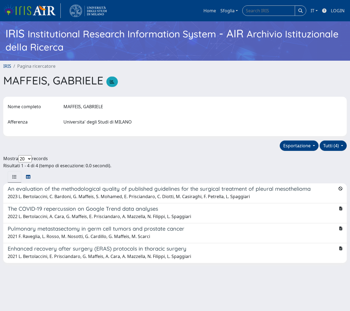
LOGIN (338, 11)
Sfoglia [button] (227, 11)
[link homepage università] (88, 10)
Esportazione (297, 146)
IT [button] (312, 11)
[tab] (14, 177)
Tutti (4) (331, 146)
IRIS (7, 66)
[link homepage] (32, 10)
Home (209, 11)
